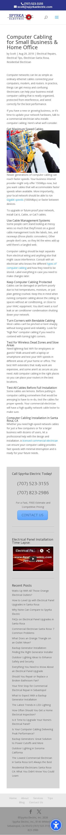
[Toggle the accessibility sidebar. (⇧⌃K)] (56, 825)
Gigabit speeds (15, 199)
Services (38, 798)
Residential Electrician (19, 62)
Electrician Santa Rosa (36, 57)
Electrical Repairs (46, 53)
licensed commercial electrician (40, 440)
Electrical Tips (14, 57)
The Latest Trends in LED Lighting (31, 705)
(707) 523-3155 (33, 483)
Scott (13, 53)
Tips (50, 798)
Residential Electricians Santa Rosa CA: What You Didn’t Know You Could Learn (33, 771)
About (25, 798)
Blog (22, 802)
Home (13, 798)
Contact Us (36, 802)
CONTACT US (32, 515)
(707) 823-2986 (33, 492)
